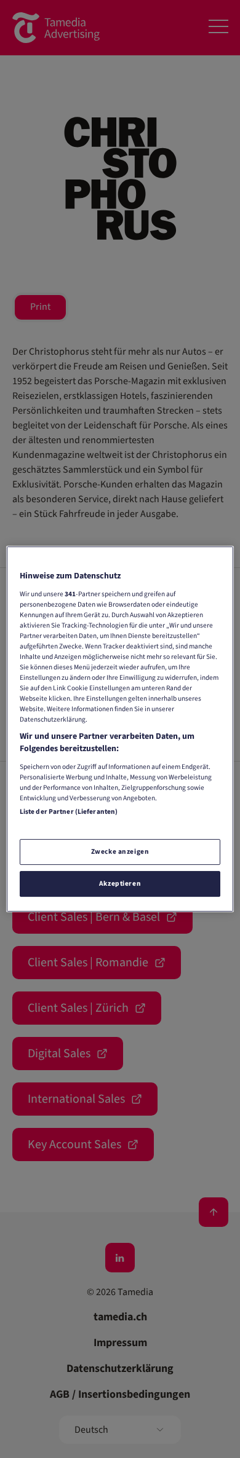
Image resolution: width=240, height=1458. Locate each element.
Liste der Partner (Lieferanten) (69, 811)
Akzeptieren (120, 883)
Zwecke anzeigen (120, 851)
